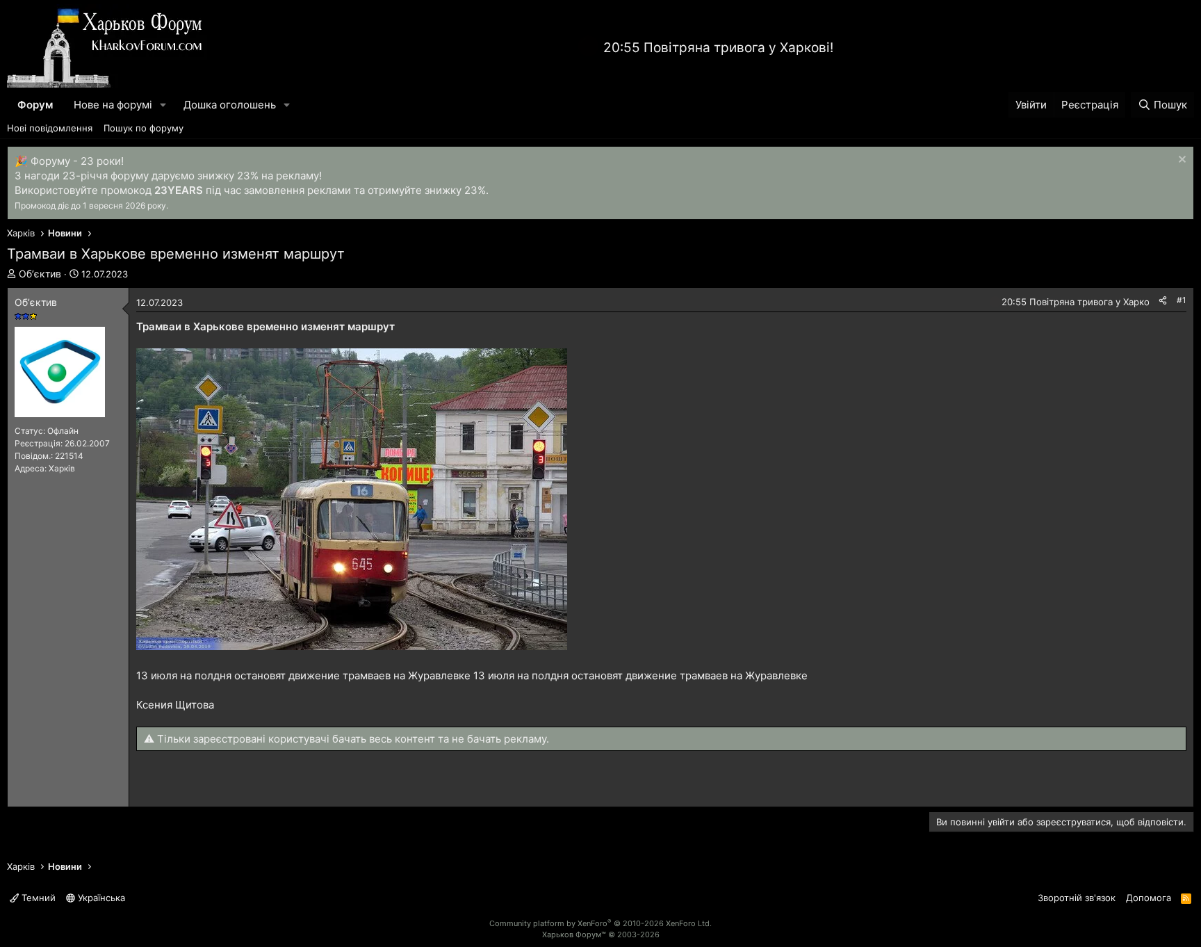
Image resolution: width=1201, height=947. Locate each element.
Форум (35, 104)
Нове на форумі (113, 104)
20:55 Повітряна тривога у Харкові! (718, 48)
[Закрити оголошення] (1180, 161)
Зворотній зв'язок (1077, 897)
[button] (163, 105)
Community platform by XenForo (600, 923)
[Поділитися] (1163, 301)
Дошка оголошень (229, 104)
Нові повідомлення (49, 127)
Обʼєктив (40, 274)
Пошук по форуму (143, 127)
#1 (1181, 300)
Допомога (1148, 897)
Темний (37, 897)
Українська (100, 897)
